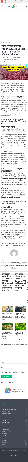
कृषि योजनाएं (8, 42)
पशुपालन (3, 444)
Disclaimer (22, 453)
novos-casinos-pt (6, 424)
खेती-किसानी (4, 442)
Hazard (3, 418)
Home (3, 42)
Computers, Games (6, 413)
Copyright (17, 453)
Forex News (4, 415)
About (4, 453)
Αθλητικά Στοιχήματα (7, 431)
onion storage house (7, 243)
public (3, 427)
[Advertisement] (14, 25)
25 (2, 407)
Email (2, 367)
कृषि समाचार (4, 440)
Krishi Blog (4, 420)
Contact (8, 453)
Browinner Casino (6, 411)
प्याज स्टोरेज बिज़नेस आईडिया (16, 245)
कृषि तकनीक (4, 433)
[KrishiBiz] (14, 6)
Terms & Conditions (14, 455)
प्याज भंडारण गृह (5, 245)
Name (3, 362)
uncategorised (5, 429)
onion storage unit (19, 243)
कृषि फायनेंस (4, 435)
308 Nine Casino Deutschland (9, 409)
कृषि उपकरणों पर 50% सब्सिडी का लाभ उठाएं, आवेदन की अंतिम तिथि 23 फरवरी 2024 (13, 121)
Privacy (12, 453)
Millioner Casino (5, 422)
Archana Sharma (8, 61)
